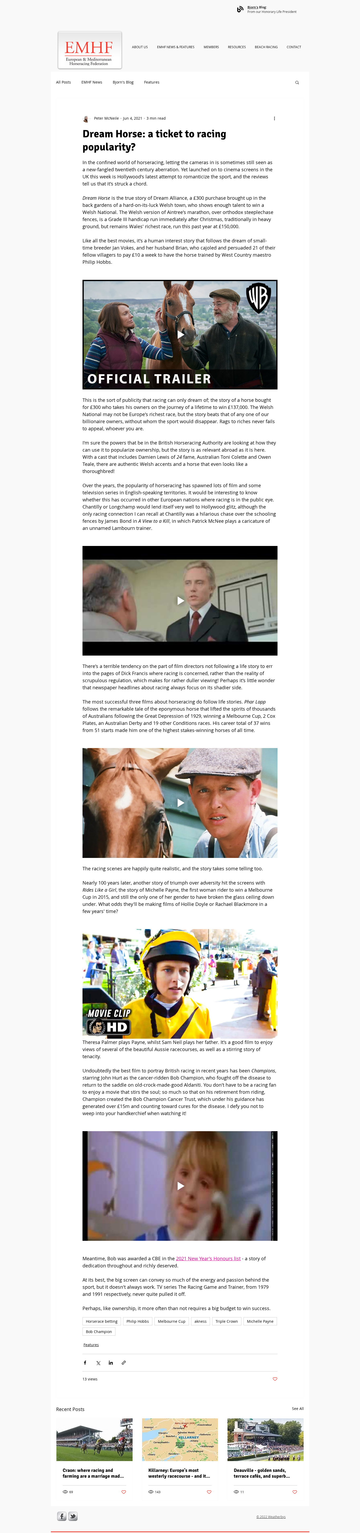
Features (151, 82)
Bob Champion (99, 1331)
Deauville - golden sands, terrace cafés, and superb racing (260, 1473)
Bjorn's (252, 7)
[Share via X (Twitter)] (97, 1362)
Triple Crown (227, 1321)
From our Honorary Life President (271, 11)
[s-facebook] (61, 1516)
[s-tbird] (72, 1516)
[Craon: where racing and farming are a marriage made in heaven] (94, 1439)
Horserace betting (102, 1321)
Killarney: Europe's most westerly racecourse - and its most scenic (178, 1473)
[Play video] (180, 334)
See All (298, 1408)
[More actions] (274, 118)
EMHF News (91, 82)
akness (200, 1321)
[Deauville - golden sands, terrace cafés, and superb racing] (265, 1439)
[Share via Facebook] (84, 1362)
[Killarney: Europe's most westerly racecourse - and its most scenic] (180, 1439)
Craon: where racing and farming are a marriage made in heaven (92, 1473)
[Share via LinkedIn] (110, 1362)
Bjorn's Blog (123, 82)
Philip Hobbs (138, 1321)
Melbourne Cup (172, 1321)
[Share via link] (123, 1362)
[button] (297, 82)
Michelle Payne (260, 1321)
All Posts (63, 82)
